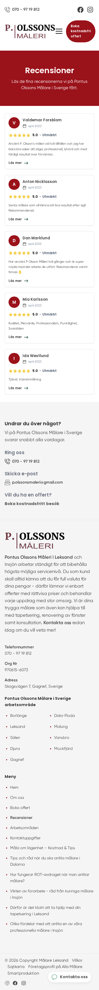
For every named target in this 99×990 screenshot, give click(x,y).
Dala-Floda (64, 715)
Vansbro (61, 737)
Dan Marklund (36, 238)
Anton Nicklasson (40, 181)
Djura (15, 748)
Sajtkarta (15, 966)
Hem (14, 787)
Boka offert (20, 807)
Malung (61, 726)
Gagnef (17, 759)
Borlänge (18, 715)
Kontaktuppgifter (25, 838)
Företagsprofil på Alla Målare (55, 966)
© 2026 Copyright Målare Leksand (36, 960)
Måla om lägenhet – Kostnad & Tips (42, 848)
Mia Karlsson (35, 299)
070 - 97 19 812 (18, 653)
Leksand (17, 726)
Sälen (15, 737)
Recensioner (21, 817)
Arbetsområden (24, 828)
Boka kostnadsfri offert (81, 31)
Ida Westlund (36, 355)
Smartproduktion (23, 973)
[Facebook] (80, 9)
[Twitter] (24, 983)
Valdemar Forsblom (42, 120)
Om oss (17, 797)
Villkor (77, 960)
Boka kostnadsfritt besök (32, 503)
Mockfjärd (63, 748)
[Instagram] (90, 10)
